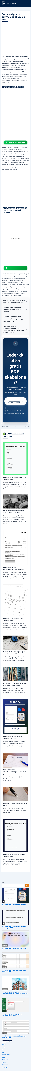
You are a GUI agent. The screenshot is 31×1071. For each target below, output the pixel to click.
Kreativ (3, 1057)
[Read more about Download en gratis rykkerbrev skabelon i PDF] (15, 600)
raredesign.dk (11, 3)
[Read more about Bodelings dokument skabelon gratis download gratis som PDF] (15, 674)
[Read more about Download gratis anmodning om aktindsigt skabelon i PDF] (15, 501)
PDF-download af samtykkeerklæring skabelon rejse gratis (14, 772)
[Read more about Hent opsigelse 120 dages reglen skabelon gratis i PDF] (15, 642)
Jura (3, 1052)
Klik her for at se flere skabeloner (15, 402)
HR (2, 1049)
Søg (3, 882)
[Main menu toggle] (27, 3)
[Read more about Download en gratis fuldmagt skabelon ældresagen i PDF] (15, 716)
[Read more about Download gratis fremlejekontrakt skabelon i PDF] (15, 835)
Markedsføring (5, 1059)
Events (3, 1047)
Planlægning (5, 1064)
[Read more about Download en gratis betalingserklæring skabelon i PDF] (15, 547)
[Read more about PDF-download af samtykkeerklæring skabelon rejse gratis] (15, 760)
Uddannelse (5, 1067)
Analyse (4, 1044)
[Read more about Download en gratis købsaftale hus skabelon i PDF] (15, 458)
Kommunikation (6, 1054)
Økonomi (4, 1062)
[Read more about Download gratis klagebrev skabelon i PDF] (15, 794)
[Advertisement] (15, 39)
